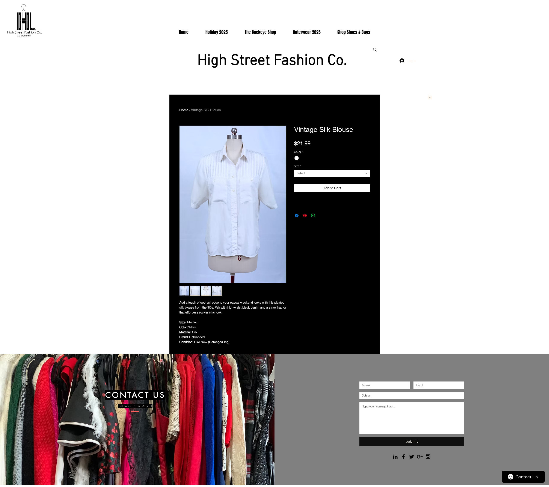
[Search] (375, 49)
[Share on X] (321, 215)
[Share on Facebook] (296, 215)
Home (184, 110)
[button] (429, 96)
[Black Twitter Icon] (412, 457)
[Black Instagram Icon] (428, 457)
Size (297, 166)
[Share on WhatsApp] (313, 215)
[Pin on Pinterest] (305, 215)
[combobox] (332, 173)
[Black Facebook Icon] (403, 457)
